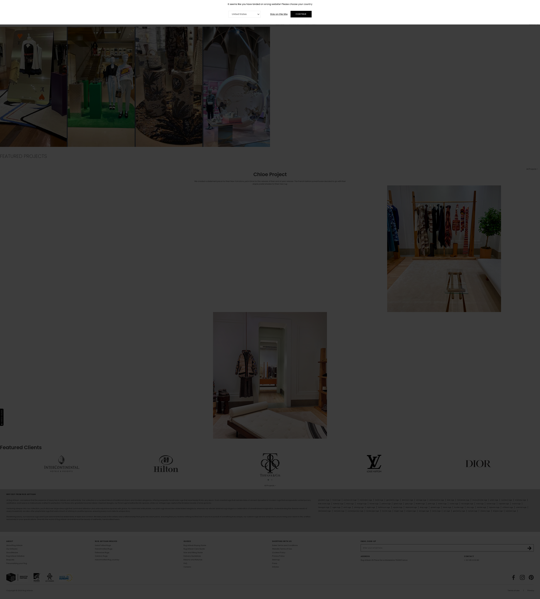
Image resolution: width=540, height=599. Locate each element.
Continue (301, 14)
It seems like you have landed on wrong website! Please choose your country (270, 4)
